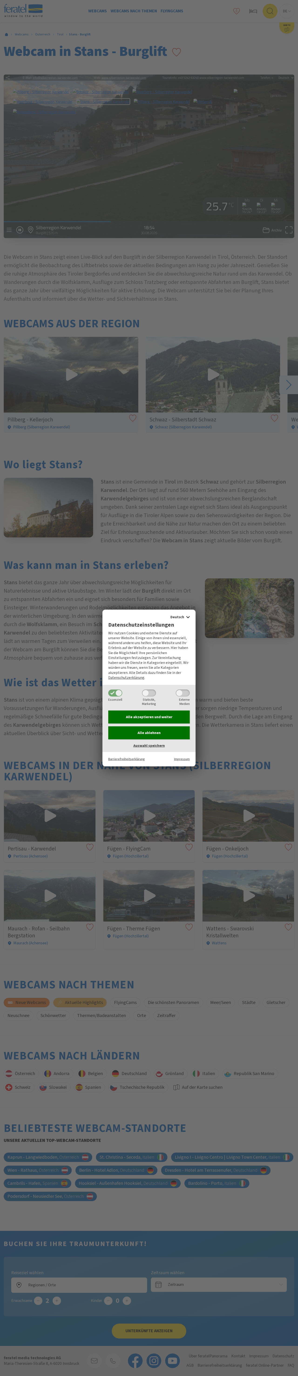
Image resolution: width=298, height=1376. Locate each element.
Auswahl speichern (149, 745)
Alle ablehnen (149, 732)
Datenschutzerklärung (126, 677)
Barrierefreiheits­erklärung (126, 759)
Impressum (182, 759)
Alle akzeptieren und (149, 717)
